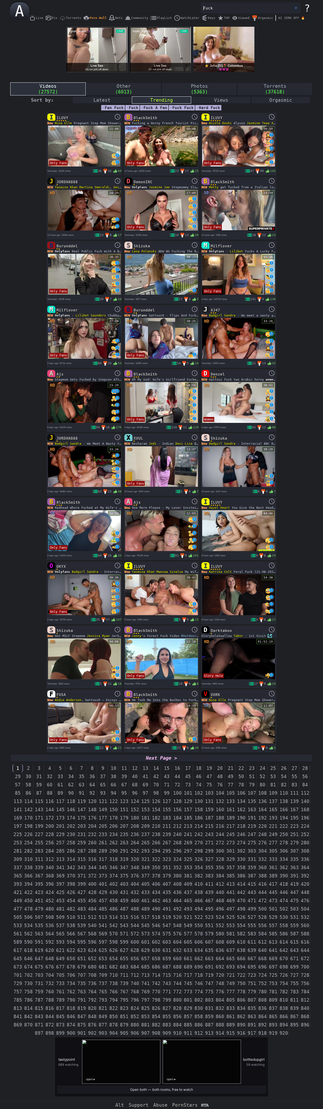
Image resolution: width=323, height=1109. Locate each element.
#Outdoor (188, 636)
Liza (188, 443)
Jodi (153, 443)
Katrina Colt (220, 572)
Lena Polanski (144, 251)
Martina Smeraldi (94, 187)
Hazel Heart (219, 507)
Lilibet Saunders (91, 315)
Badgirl (215, 315)
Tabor (238, 636)
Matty (213, 187)
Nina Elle (63, 123)
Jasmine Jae (159, 187)
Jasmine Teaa (258, 123)
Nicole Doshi (220, 123)
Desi (179, 443)
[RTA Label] (205, 1105)
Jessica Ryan (98, 636)
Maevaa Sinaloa (170, 572)
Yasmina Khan (66, 187)
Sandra (230, 315)
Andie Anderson (68, 700)
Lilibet (236, 251)
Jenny (136, 636)
